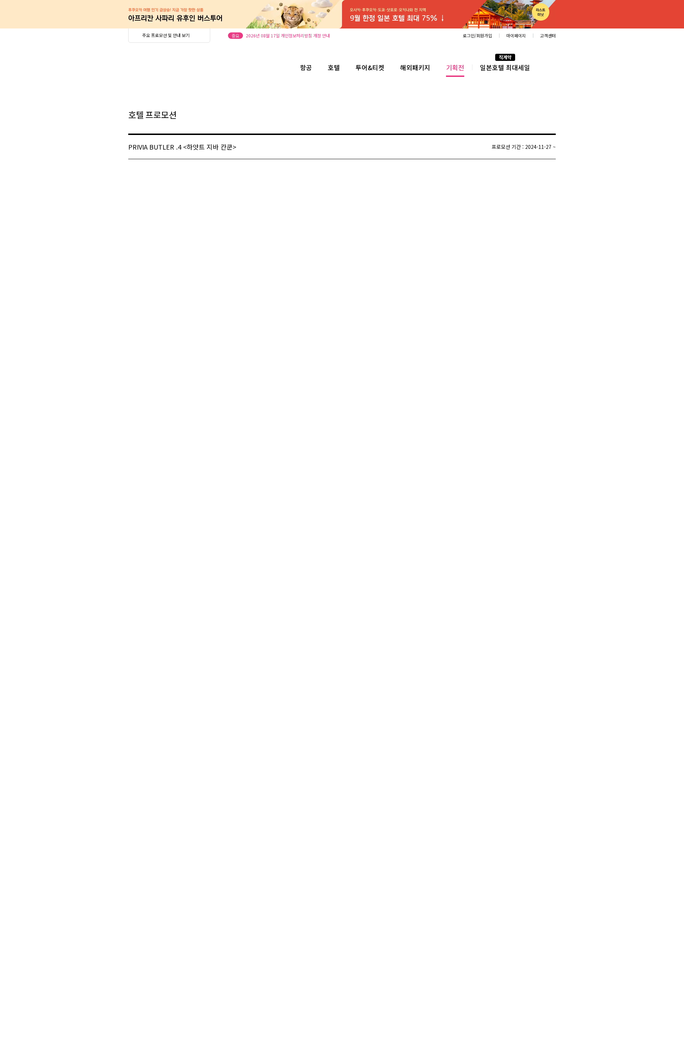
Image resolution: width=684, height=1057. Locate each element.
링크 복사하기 (549, 115)
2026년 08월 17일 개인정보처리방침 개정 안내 (288, 35)
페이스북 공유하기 (533, 115)
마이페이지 (516, 35)
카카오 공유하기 (517, 115)
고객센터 (548, 35)
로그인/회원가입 (477, 35)
